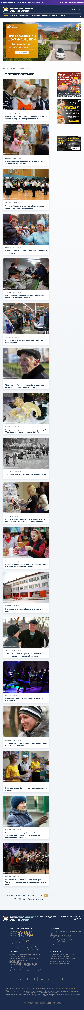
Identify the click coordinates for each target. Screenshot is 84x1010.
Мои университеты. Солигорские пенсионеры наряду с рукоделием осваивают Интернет (26, 565)
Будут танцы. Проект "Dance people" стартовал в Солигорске (24, 699)
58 (33, 896)
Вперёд (30, 899)
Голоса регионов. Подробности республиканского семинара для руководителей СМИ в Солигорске (25, 520)
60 (42, 896)
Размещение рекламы (71, 917)
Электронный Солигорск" (69, 988)
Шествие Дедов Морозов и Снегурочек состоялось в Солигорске (26, 252)
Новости (5, 16)
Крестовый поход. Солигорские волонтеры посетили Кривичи (26, 789)
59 (37, 896)
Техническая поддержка (46, 917)
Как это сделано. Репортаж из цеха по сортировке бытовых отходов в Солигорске (24, 296)
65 (24, 899)
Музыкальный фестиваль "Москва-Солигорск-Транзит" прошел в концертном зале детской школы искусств (25, 882)
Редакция (77, 919)
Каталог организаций (26, 16)
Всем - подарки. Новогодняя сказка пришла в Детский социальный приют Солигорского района (26, 117)
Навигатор (37, 16)
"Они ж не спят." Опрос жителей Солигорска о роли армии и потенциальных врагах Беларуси (25, 386)
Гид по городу (46, 16)
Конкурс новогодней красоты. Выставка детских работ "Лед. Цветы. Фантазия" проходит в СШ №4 (26, 431)
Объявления (14, 16)
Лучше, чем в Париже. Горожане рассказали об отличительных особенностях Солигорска (23, 655)
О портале (62, 16)
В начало (9, 896)
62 (51, 896)
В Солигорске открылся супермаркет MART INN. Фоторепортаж (24, 341)
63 (15, 899)
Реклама (55, 16)
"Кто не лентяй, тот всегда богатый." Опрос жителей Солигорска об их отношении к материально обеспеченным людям (25, 835)
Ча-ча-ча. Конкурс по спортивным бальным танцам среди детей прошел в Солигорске (25, 207)
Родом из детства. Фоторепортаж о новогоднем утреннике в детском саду (24, 162)
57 (29, 896)
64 (20, 899)
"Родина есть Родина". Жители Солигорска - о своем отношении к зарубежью (26, 744)
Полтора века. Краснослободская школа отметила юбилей (24, 610)
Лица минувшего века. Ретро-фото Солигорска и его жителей (25, 476)
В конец (39, 899)
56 (24, 896)
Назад (18, 896)
